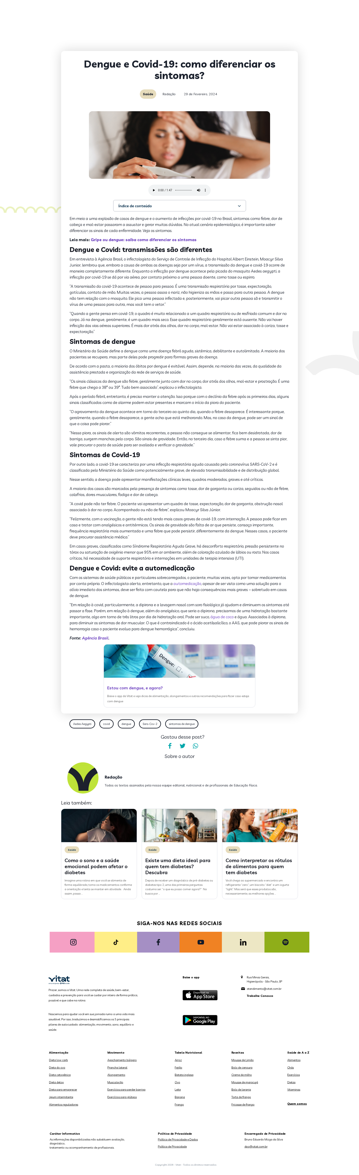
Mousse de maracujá (244, 1082)
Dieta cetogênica (60, 1075)
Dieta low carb (58, 1060)
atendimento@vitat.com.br (264, 989)
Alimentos (293, 1060)
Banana (180, 1097)
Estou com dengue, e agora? (135, 687)
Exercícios (293, 1075)
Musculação (115, 1082)
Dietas (291, 1082)
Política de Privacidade (172, 1146)
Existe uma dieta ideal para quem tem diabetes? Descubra (177, 866)
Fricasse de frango (242, 1104)
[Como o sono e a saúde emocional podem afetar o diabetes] (99, 841)
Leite (178, 1089)
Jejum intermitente (61, 1097)
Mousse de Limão (242, 1060)
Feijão (178, 1067)
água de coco (222, 616)
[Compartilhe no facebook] (169, 746)
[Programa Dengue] (179, 677)
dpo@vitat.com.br (256, 1146)
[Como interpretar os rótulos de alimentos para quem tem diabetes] (260, 841)
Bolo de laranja (241, 1089)
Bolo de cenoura (241, 1067)
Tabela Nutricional (188, 1052)
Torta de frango (241, 1097)
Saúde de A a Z (298, 1052)
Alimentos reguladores (63, 1104)
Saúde (148, 94)
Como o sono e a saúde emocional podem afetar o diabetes (96, 866)
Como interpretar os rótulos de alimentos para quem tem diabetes (259, 866)
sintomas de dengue (182, 724)
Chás (290, 1067)
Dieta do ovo (57, 1067)
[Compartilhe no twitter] (182, 746)
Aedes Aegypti (82, 724)
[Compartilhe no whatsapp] (195, 746)
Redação (169, 94)
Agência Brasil (95, 638)
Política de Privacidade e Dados (178, 1139)
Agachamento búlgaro (122, 1060)
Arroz (178, 1060)
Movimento (115, 1052)
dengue (126, 724)
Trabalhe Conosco (260, 996)
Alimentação (58, 1052)
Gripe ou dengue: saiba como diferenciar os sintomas (144, 239)
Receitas (237, 1052)
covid (106, 724)
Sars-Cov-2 (150, 724)
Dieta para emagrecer (63, 1089)
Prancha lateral (117, 1067)
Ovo (177, 1082)
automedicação (187, 583)
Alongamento (116, 1075)
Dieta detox (56, 1082)
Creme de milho (241, 1075)
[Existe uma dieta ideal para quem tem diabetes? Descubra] (179, 841)
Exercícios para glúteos (122, 1097)
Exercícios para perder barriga (126, 1089)
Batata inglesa (184, 1075)
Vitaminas (293, 1089)
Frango (179, 1104)
